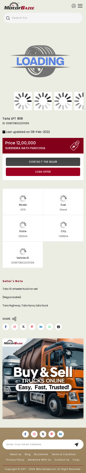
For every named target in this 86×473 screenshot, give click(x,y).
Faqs (76, 459)
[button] (58, 326)
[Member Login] (74, 6)
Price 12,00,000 (25, 145)
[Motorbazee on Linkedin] (41, 326)
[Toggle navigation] (79, 5)
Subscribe (77, 444)
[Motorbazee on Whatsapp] (49, 326)
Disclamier (41, 454)
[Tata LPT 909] (43, 62)
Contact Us (62, 459)
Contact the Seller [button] (43, 161)
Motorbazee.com (46, 469)
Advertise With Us (39, 459)
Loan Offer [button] (43, 171)
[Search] (8, 18)
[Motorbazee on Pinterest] (32, 326)
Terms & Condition (64, 454)
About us (16, 454)
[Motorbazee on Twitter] (23, 326)
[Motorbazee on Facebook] (6, 326)
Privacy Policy (15, 459)
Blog (27, 454)
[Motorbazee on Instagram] (14, 326)
